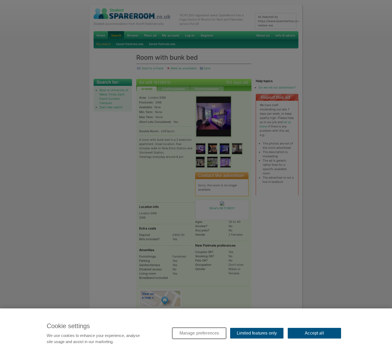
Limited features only (257, 333)
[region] (196, 333)
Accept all (314, 333)
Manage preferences (199, 333)
